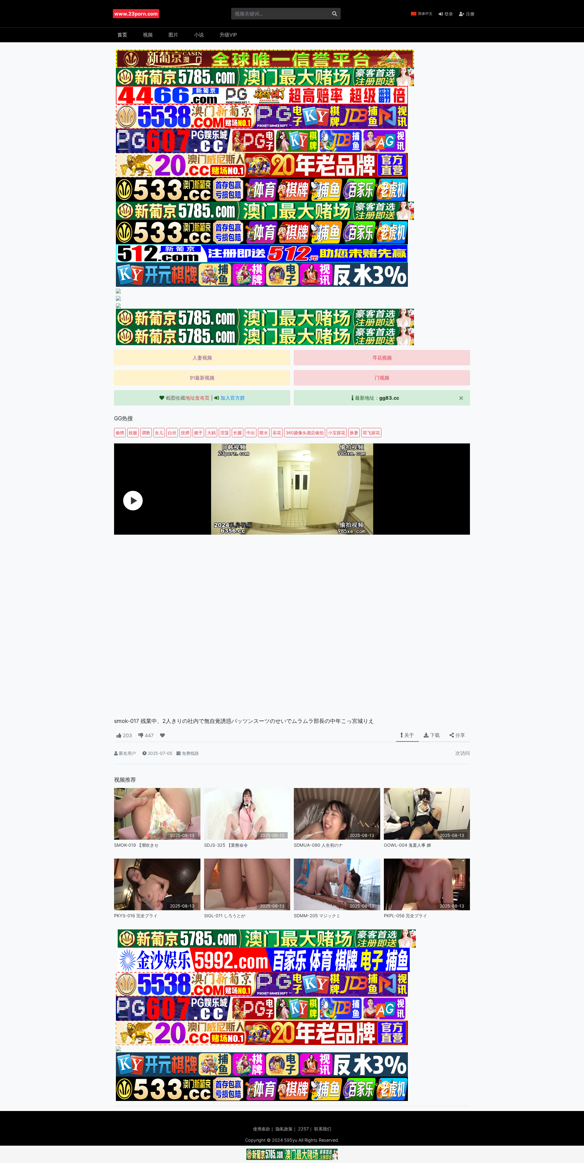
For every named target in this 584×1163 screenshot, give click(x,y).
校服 (133, 432)
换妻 (354, 432)
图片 (173, 35)
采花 (277, 432)
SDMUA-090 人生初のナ (318, 845)
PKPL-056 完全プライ (405, 915)
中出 (250, 432)
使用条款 (261, 1128)
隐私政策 (284, 1128)
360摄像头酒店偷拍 (305, 432)
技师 (185, 432)
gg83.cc (389, 398)
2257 (303, 1128)
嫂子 (198, 432)
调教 (146, 432)
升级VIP (228, 35)
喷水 (263, 432)
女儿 (159, 432)
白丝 (172, 432)
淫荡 (224, 432)
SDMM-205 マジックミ (317, 915)
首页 (122, 35)
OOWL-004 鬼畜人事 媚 (407, 845)
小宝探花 (336, 432)
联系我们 (322, 1128)
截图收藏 (188, 398)
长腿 (237, 432)
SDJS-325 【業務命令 (226, 845)
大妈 (211, 432)
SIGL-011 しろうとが (224, 915)
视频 (148, 35)
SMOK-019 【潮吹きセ (136, 845)
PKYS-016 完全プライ (136, 915)
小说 (199, 35)
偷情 (120, 432)
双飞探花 (371, 432)
